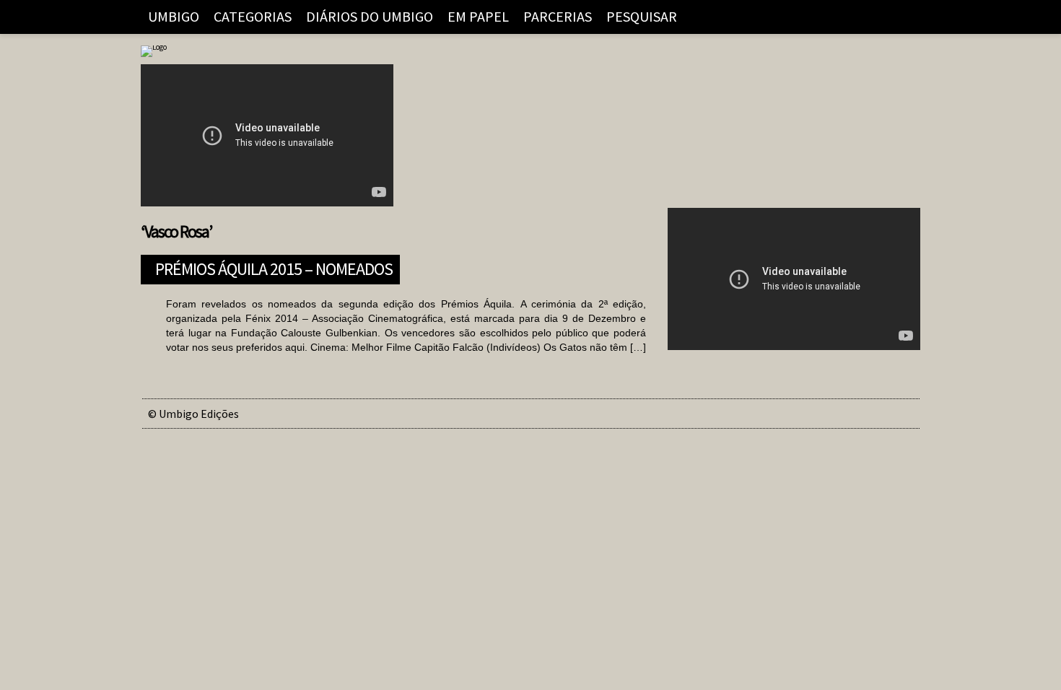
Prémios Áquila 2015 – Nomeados (274, 267)
